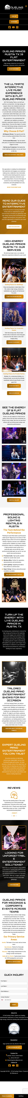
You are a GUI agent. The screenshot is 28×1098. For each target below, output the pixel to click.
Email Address (5, 991)
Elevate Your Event (14, 342)
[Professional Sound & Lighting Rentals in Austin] (14, 590)
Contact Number (5, 997)
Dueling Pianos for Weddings (14, 284)
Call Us (14, 16)
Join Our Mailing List (14, 1047)
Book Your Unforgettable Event (14, 154)
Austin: (4, 942)
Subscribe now (14, 884)
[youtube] (14, 28)
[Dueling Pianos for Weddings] (14, 270)
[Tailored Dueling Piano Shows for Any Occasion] (14, 673)
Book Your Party (14, 385)
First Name (4, 981)
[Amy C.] (14, 795)
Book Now (14, 21)
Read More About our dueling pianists (14, 729)
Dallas (4, 956)
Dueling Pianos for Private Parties (13, 374)
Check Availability (7, 1096)
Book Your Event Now (14, 187)
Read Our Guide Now (14, 226)
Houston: (4, 951)
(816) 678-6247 (15, 1058)
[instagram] (18, 28)
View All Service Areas (14, 961)
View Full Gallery (14, 500)
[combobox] (2, 1000)
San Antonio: (8, 947)
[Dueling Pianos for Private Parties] (14, 359)
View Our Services (14, 393)
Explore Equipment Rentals (14, 574)
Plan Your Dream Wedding (14, 296)
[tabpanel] (14, 806)
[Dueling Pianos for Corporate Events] (14, 314)
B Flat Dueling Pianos (16, 1071)
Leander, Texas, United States (15, 1055)
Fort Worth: (10, 956)
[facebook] (10, 28)
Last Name (4, 986)
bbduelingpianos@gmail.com (15, 1060)
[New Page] (14, 1028)
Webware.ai (15, 1073)
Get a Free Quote (14, 70)
